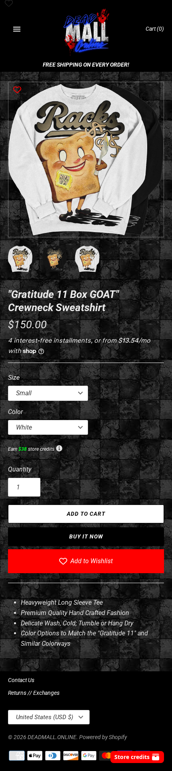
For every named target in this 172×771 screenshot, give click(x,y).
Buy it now (86, 536)
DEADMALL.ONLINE (52, 737)
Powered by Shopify (103, 737)
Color (15, 412)
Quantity (19, 469)
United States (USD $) (44, 717)
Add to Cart (86, 514)
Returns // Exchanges (34, 693)
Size (14, 377)
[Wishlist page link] (9, 4)
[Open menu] (17, 29)
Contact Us (21, 680)
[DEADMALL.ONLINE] (86, 33)
